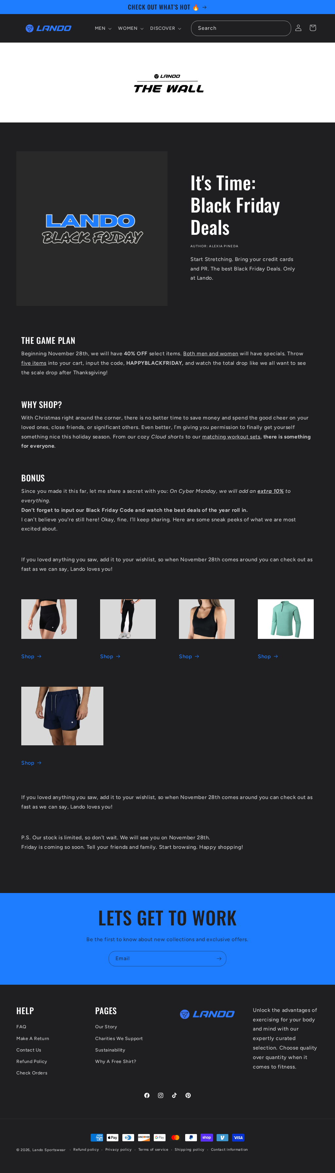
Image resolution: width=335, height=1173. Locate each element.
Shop (27, 656)
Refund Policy (31, 1061)
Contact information (229, 1149)
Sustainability (110, 1050)
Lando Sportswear (49, 1150)
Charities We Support (119, 1038)
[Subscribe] (219, 958)
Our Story (106, 1027)
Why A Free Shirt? (115, 1061)
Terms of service (153, 1149)
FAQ (21, 1027)
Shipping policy (189, 1149)
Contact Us (29, 1050)
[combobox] (241, 28)
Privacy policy (118, 1149)
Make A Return (32, 1038)
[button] (103, 28)
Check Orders (31, 1073)
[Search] (283, 28)
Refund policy (86, 1149)
